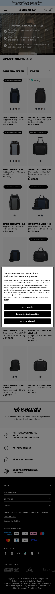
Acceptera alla (27, 307)
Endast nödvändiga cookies (27, 314)
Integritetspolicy (29, 297)
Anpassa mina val (27, 321)
